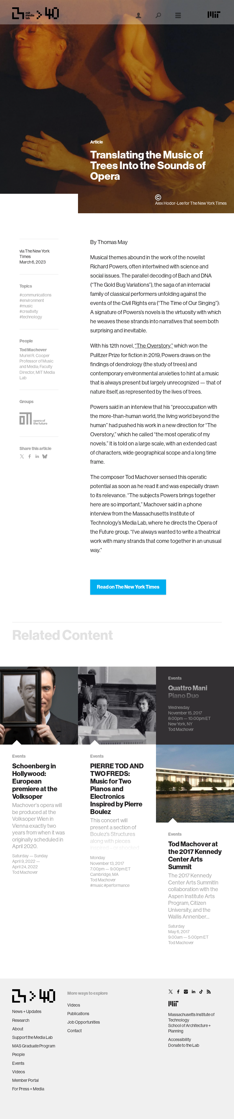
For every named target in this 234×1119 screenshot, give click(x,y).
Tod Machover (25, 872)
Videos (18, 1071)
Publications (78, 1013)
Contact (74, 1030)
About (17, 1028)
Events (18, 1063)
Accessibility (179, 1039)
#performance (116, 885)
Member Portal (25, 1080)
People (18, 1054)
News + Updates (26, 1011)
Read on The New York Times (128, 587)
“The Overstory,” (154, 346)
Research (20, 1020)
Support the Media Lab (32, 1037)
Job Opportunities (83, 1022)
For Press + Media (28, 1088)
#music (96, 885)
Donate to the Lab (183, 1045)
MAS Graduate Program (33, 1045)
